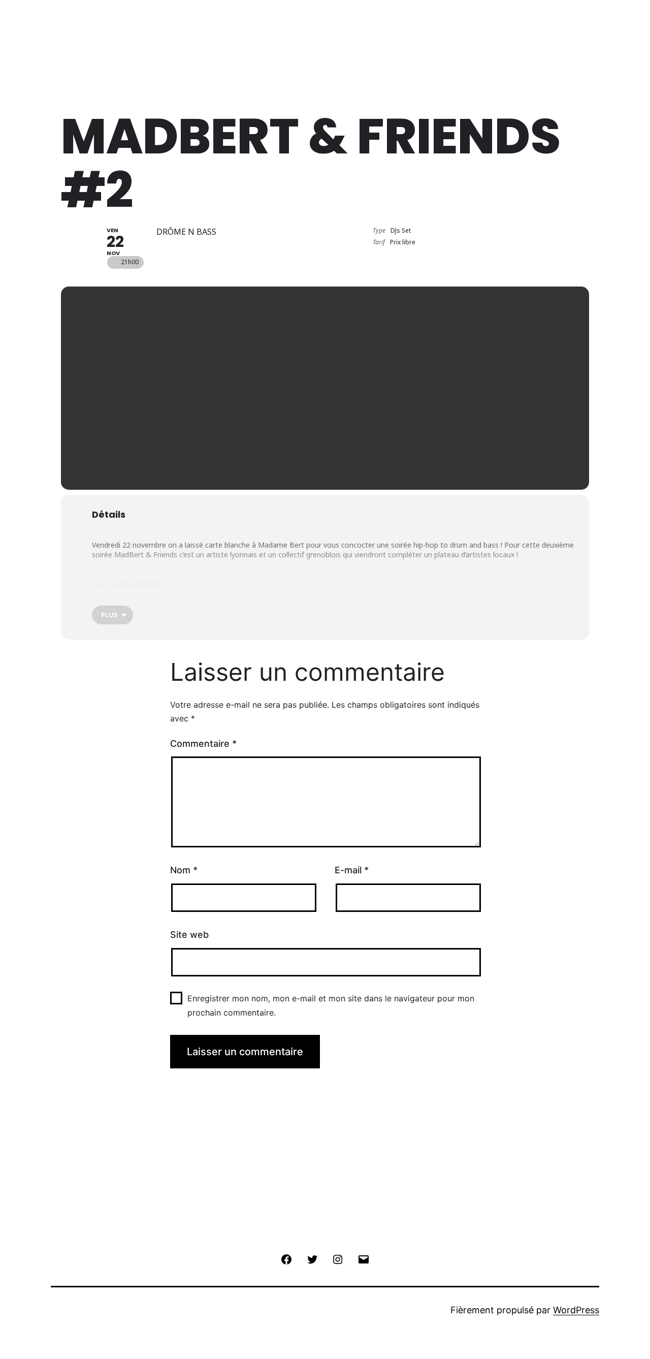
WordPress (576, 1310)
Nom (184, 870)
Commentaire (203, 743)
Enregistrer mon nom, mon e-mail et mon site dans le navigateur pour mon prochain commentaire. (330, 1005)
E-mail (352, 870)
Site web (189, 934)
